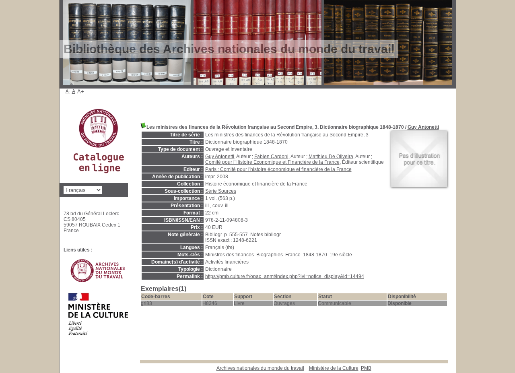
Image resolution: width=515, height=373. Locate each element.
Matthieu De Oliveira (331, 156)
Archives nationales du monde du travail (260, 368)
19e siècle (341, 255)
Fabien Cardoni (271, 156)
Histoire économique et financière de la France (256, 184)
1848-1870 (315, 255)
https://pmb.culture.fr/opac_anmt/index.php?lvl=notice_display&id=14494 (284, 276)
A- (68, 91)
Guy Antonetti (423, 127)
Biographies (269, 255)
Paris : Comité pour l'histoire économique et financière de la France (278, 169)
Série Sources (220, 191)
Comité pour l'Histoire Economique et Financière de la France (272, 162)
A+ (80, 92)
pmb (366, 368)
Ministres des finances (229, 255)
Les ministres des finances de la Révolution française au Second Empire (284, 135)
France (293, 255)
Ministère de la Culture (333, 368)
